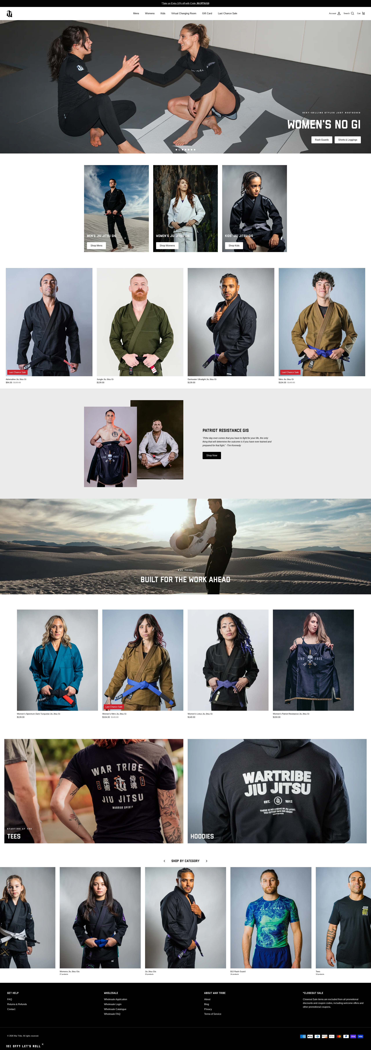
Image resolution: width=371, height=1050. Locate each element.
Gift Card (207, 13)
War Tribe (18, 1036)
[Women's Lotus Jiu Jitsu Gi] (228, 660)
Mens (136, 13)
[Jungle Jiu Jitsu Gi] (140, 322)
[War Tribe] (9, 13)
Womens (150, 13)
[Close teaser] (42, 1044)
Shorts (197, 99)
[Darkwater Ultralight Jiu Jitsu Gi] (231, 322)
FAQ (9, 999)
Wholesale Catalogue (115, 1009)
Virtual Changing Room (183, 13)
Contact (11, 1009)
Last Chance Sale (227, 13)
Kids (163, 13)
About (207, 999)
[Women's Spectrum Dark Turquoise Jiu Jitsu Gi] (57, 660)
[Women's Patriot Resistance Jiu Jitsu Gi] (313, 660)
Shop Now (211, 455)
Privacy (208, 1009)
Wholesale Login (112, 1004)
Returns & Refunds (17, 1004)
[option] (185, 86)
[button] (176, 149)
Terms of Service (212, 1014)
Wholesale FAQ (112, 1014)
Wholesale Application (115, 999)
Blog (206, 1004)
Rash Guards (177, 99)
